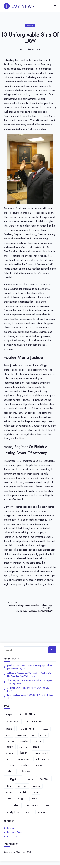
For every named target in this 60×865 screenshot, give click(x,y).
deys (22, 49)
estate (9, 746)
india (8, 759)
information (42, 759)
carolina (46, 729)
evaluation (23, 747)
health (23, 753)
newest (44, 779)
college (8, 735)
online (22, 786)
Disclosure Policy (14, 832)
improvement (41, 753)
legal (13, 778)
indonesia (23, 759)
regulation (23, 792)
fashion (36, 746)
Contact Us (12, 836)
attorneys (12, 721)
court (33, 735)
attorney (27, 714)
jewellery (25, 765)
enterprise (38, 741)
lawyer (26, 771)
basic (9, 728)
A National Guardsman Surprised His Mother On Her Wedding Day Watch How (29, 674)
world (28, 812)
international (10, 765)
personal (36, 786)
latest (10, 771)
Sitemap (10, 828)
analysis (9, 714)
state (36, 792)
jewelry (39, 765)
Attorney (30, 25)
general (9, 752)
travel (34, 798)
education (24, 741)
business (27, 728)
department (10, 741)
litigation (30, 779)
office (8, 786)
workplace (13, 812)
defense (43, 735)
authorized (34, 721)
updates (32, 805)
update (12, 805)
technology (15, 798)
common (21, 735)
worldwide (42, 812)
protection (9, 792)
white (47, 805)
